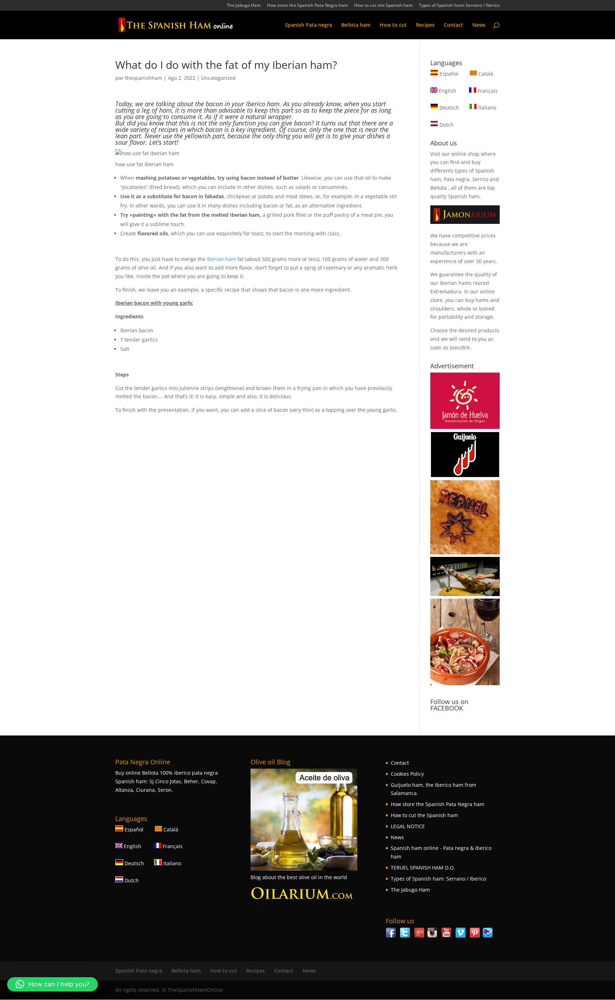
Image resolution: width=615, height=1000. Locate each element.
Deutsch (448, 107)
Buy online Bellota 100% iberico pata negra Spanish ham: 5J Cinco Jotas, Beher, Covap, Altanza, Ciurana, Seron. (166, 781)
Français (487, 90)
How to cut (393, 25)
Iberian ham (221, 259)
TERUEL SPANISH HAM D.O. (423, 867)
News (478, 25)
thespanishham (143, 78)
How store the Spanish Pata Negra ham (307, 5)
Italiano (486, 107)
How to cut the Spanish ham (383, 5)
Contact (453, 25)
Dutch (446, 124)
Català (485, 73)
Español (449, 73)
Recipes (425, 25)
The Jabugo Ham (244, 5)
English (446, 90)
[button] (52, 984)
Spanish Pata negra (308, 25)
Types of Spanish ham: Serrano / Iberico (459, 5)
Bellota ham (355, 25)
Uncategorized (218, 78)
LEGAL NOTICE (408, 826)
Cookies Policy (407, 773)
